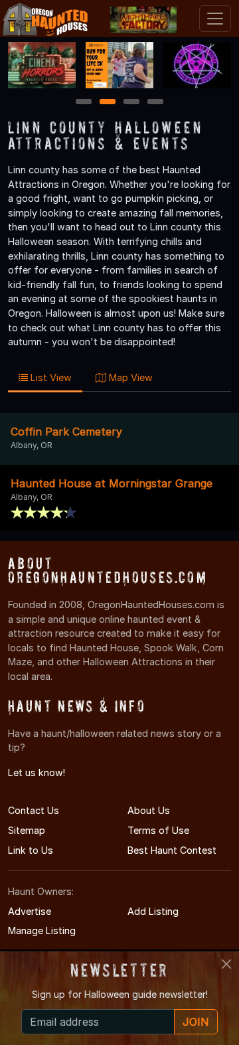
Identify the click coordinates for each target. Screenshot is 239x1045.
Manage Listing (42, 930)
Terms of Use (158, 830)
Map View (129, 377)
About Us (148, 810)
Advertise (29, 911)
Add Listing (153, 911)
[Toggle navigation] (215, 18)
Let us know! (36, 772)
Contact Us (33, 810)
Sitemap (26, 830)
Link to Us (30, 850)
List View (50, 377)
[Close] (226, 964)
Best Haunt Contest (171, 850)
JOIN (196, 1021)
